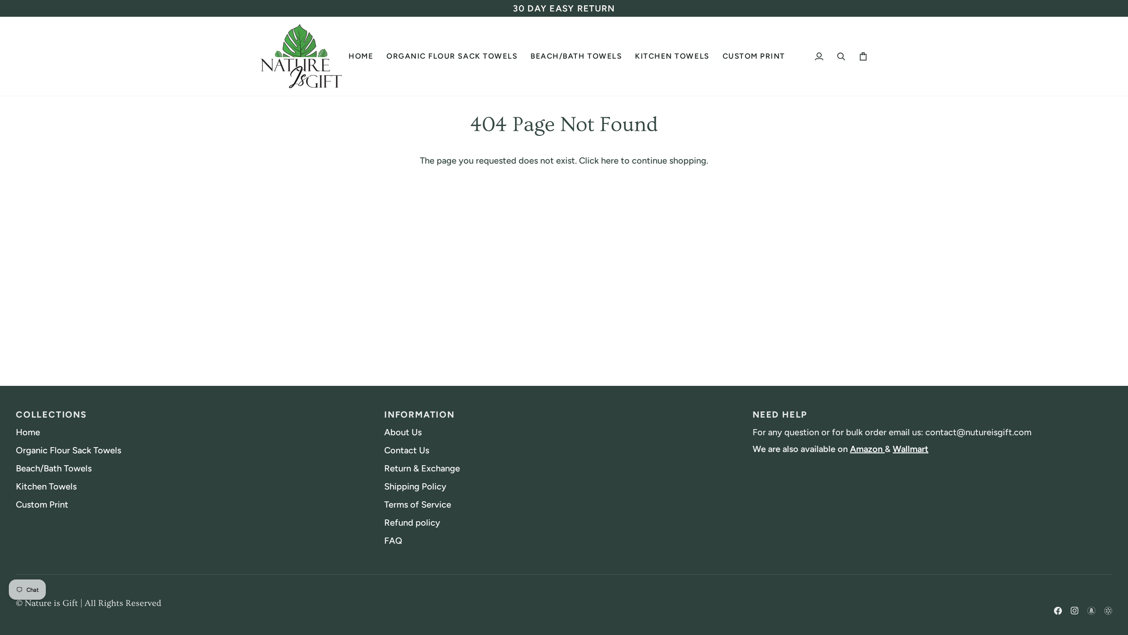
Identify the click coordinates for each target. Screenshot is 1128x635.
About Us (403, 432)
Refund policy (412, 522)
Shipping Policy (415, 486)
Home (28, 432)
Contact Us (406, 450)
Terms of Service (417, 504)
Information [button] (419, 414)
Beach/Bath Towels (54, 468)
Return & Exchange (422, 468)
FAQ (393, 540)
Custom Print (42, 504)
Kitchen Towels (46, 486)
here (610, 160)
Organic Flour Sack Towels (68, 450)
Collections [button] (51, 414)
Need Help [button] (780, 414)
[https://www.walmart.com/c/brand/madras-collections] (1108, 603)
